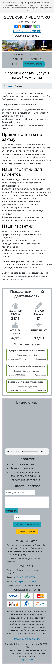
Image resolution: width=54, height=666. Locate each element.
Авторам (18, 59)
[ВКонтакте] (16, 26)
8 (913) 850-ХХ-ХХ (27, 31)
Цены (14, 64)
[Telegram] (38, 26)
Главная (18, 54)
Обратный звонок (27, 531)
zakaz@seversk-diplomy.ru (26, 581)
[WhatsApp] (34, 26)
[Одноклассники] (19, 26)
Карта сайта (27, 659)
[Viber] (30, 26)
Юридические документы (27, 639)
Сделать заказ (33, 64)
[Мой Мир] (23, 26)
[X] (27, 26)
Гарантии (35, 59)
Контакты (35, 54)
